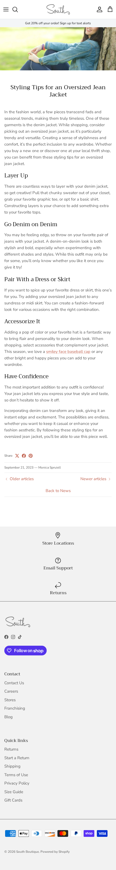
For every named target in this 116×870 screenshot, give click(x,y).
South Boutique (27, 852)
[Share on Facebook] (24, 456)
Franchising (14, 708)
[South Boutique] (58, 9)
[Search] (18, 9)
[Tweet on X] (17, 456)
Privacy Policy (16, 783)
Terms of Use (16, 775)
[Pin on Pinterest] (31, 456)
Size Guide (13, 792)
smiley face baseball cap (68, 351)
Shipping (12, 766)
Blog (8, 717)
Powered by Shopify (55, 852)
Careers (11, 691)
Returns (11, 749)
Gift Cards (13, 800)
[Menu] (6, 9)
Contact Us (14, 683)
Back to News (58, 490)
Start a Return (16, 758)
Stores (10, 700)
